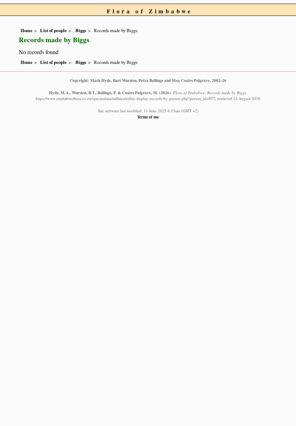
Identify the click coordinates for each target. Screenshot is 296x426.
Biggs (80, 30)
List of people (53, 30)
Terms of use (148, 117)
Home (26, 30)
